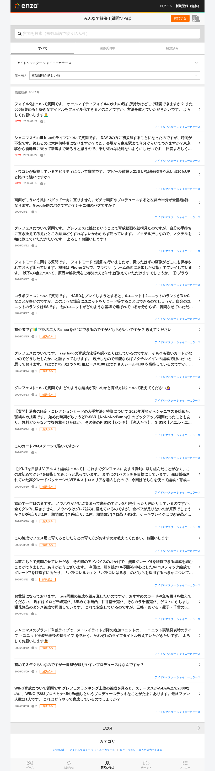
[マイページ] (196, 18)
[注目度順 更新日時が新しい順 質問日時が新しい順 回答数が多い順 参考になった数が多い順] (114, 75)
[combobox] (107, 34)
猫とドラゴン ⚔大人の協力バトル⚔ (141, 749)
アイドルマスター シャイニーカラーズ (177, 126)
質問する (180, 18)
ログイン (166, 6)
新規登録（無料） (188, 6)
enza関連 (58, 749)
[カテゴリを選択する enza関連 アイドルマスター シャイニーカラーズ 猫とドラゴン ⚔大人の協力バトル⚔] (107, 63)
